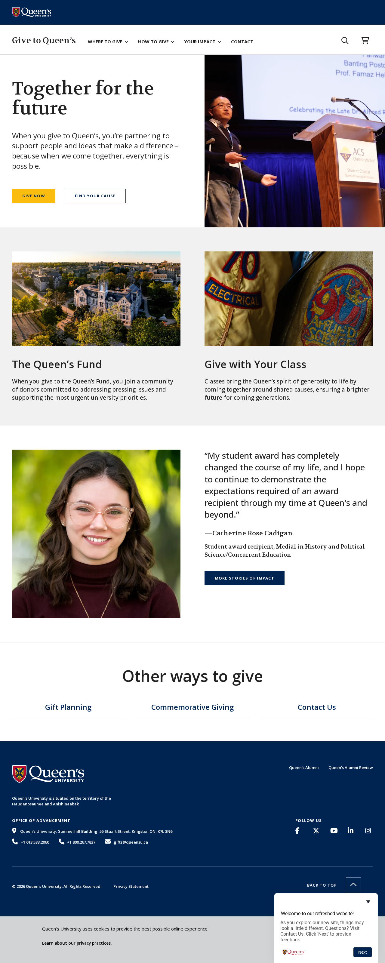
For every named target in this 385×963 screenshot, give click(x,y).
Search (345, 41)
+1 (35, 842)
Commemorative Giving (192, 707)
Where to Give (105, 41)
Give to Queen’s (44, 40)
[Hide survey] (368, 901)
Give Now (33, 195)
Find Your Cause (95, 195)
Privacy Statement (131, 886)
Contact (242, 41)
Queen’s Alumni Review (350, 767)
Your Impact (199, 41)
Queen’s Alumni (304, 767)
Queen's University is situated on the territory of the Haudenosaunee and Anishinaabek (61, 800)
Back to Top (322, 885)
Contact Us (317, 707)
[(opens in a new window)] (299, 830)
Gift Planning (68, 707)
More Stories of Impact (245, 578)
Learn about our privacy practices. (77, 943)
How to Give (153, 41)
